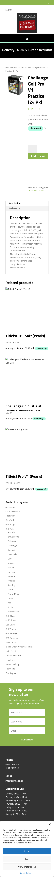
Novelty (11, 572)
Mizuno (11, 567)
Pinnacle (11, 576)
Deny (27, 858)
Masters (11, 563)
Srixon (10, 589)
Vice (9, 602)
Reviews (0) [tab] (14, 208)
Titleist (25, 67)
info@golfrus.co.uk (14, 780)
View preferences (27, 866)
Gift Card (9, 520)
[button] (49, 824)
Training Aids (11, 673)
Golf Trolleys (11, 633)
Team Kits (10, 668)
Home (8, 67)
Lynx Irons (10, 660)
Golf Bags (10, 524)
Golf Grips (10, 624)
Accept (27, 851)
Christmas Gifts (12, 511)
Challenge (32, 190)
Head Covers (11, 642)
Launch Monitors (13, 655)
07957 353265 (12, 764)
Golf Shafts (10, 629)
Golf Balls (16, 67)
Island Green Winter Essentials (19, 646)
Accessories (11, 507)
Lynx (10, 558)
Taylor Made (13, 594)
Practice (11, 580)
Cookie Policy (25, 873)
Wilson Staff (13, 611)
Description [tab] (14, 203)
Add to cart (38, 156)
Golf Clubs (10, 616)
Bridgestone (13, 536)
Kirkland (11, 550)
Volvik (10, 607)
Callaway (12, 541)
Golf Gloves (10, 620)
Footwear (10, 515)
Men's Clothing (12, 664)
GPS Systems (11, 638)
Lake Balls (12, 554)
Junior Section (11, 651)
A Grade (11, 532)
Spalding (11, 585)
